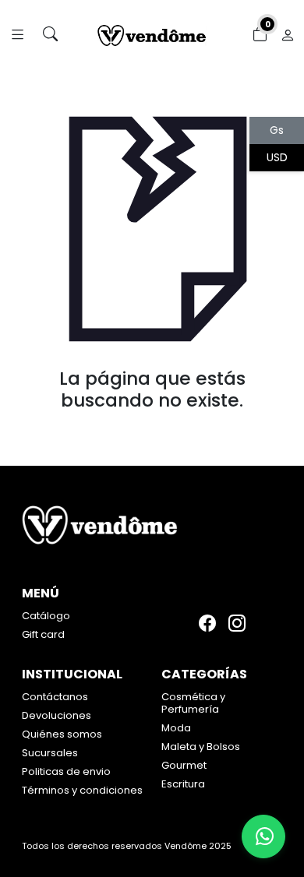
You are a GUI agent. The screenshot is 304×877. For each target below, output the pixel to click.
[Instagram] (237, 622)
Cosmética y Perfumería (193, 703)
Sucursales (50, 752)
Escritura (183, 784)
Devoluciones (56, 715)
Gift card (43, 634)
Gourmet (184, 765)
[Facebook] (207, 622)
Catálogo (46, 615)
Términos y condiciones (82, 790)
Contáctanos (55, 696)
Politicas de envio (66, 771)
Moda (176, 727)
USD (277, 157)
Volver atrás (152, 432)
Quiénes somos (62, 734)
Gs (277, 130)
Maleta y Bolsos (200, 746)
